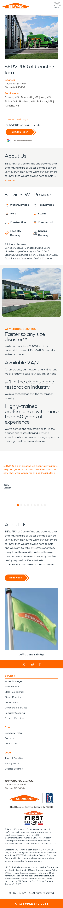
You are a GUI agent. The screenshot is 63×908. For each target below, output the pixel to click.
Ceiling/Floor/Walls (47, 254)
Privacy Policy (12, 763)
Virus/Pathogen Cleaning (18, 251)
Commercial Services (16, 707)
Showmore (10, 180)
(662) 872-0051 (19, 132)
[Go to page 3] (25, 505)
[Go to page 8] (41, 505)
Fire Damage (12, 686)
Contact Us (11, 743)
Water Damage (13, 681)
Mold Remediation (14, 691)
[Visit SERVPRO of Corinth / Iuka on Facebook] (40, 664)
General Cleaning (14, 718)
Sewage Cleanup (14, 247)
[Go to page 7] (38, 505)
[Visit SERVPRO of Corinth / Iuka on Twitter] (23, 664)
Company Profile (14, 733)
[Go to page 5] (31, 505)
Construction (11, 702)
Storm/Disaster (13, 697)
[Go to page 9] (45, 505)
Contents (47, 258)
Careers (9, 738)
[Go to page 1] (18, 505)
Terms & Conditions (15, 758)
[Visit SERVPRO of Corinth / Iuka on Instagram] (32, 664)
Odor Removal (12, 258)
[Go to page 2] (21, 505)
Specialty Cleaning (15, 713)
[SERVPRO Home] (15, 5)
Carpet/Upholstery (25, 254)
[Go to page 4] (28, 505)
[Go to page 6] (35, 505)
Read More (15, 577)
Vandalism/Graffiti (31, 258)
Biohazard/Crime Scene (38, 247)
